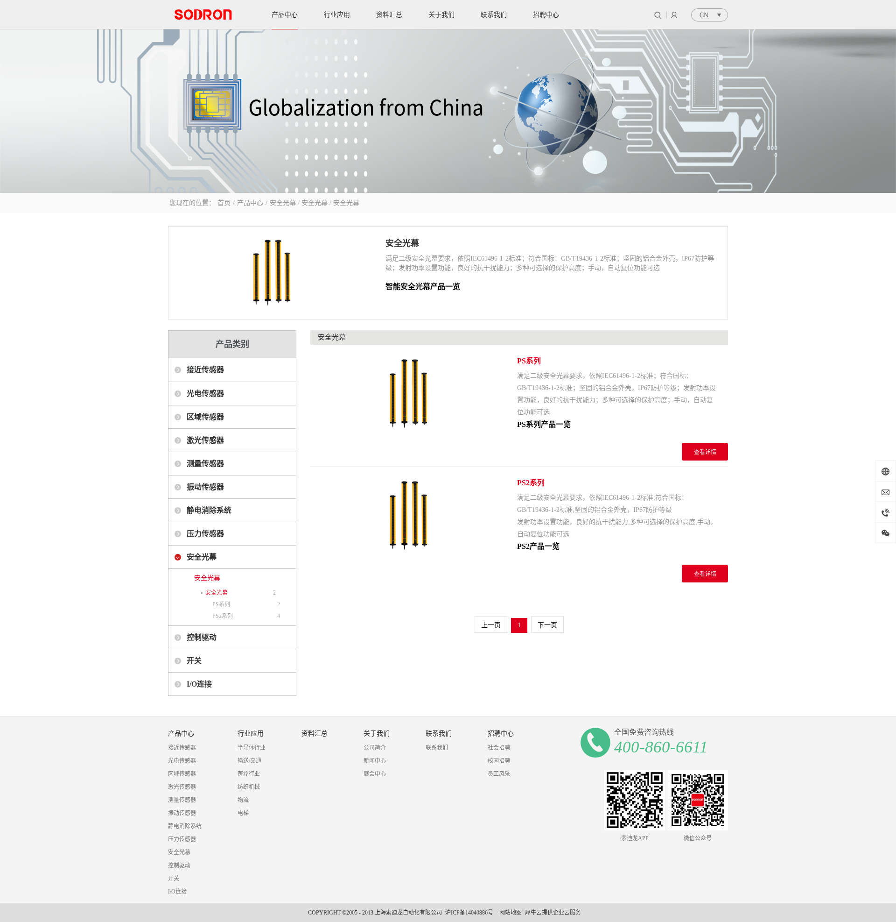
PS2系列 (222, 616)
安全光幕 (283, 202)
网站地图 (509, 912)
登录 (674, 14)
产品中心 (250, 202)
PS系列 (221, 604)
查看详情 (705, 452)
